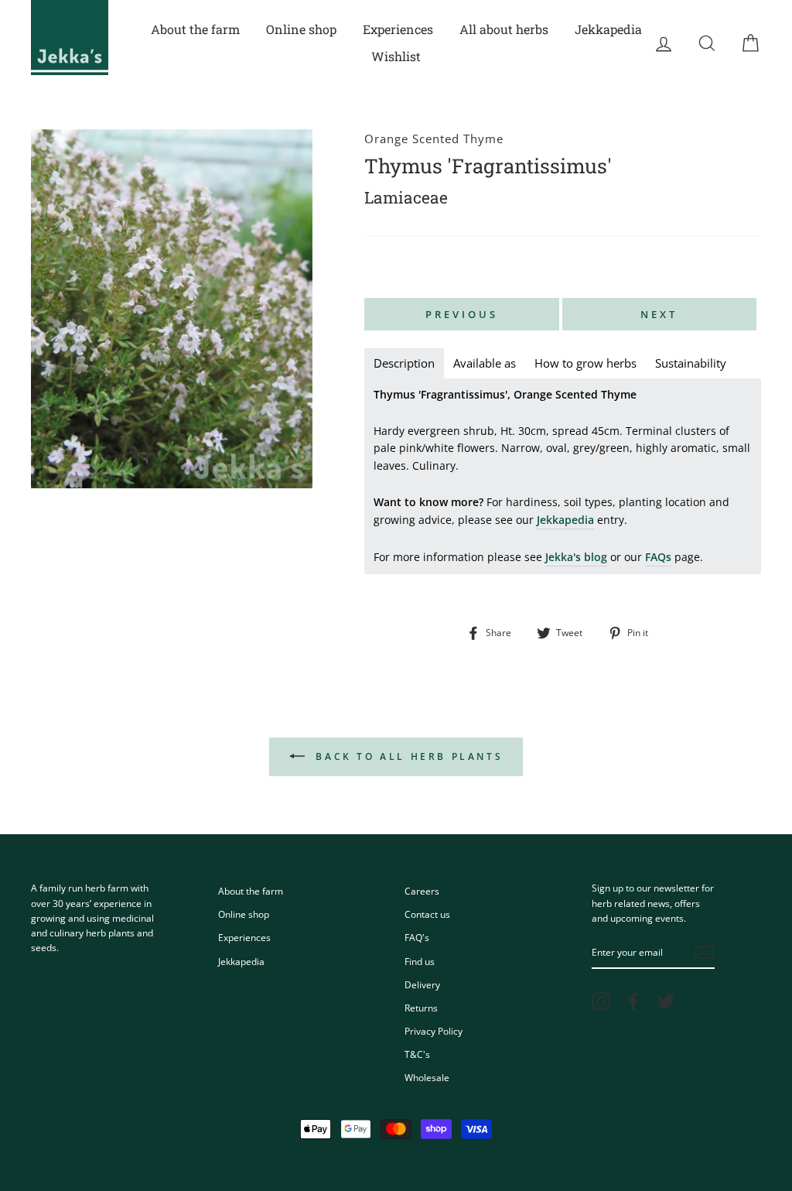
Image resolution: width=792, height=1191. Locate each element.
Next (659, 314)
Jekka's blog (576, 556)
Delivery (422, 984)
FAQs (658, 556)
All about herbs (503, 29)
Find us (420, 961)
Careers (422, 891)
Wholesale (427, 1077)
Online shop (301, 29)
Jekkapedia (608, 29)
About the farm (195, 29)
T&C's (417, 1054)
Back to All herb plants (407, 756)
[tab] (404, 363)
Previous (461, 314)
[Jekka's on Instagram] (601, 1001)
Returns (421, 1007)
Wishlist (396, 56)
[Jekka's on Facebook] (633, 1001)
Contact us (427, 914)
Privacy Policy (434, 1031)
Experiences (398, 29)
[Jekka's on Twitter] (666, 1001)
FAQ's (417, 937)
